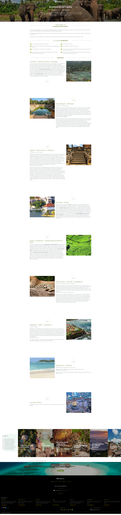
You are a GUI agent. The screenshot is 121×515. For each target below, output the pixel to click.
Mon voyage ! (60, 470)
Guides (60, 481)
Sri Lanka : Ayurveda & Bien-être (44, 445)
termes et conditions (64, 490)
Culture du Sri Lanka (115, 447)
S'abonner (60, 493)
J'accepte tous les (61, 490)
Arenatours (32, 460)
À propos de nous (54, 481)
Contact (68, 481)
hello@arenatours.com (95, 509)
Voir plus (27, 453)
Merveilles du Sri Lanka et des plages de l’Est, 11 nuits (62, 444)
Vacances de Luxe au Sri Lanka (26, 446)
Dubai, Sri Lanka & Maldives (80, 446)
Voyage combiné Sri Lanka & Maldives (98, 445)
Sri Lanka (36, 460)
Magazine (64, 481)
